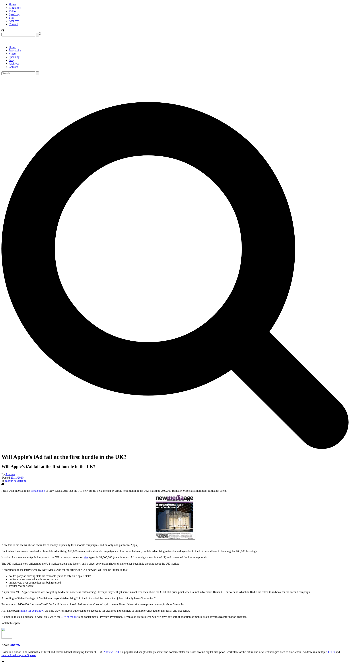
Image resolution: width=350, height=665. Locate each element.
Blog (11, 17)
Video (12, 11)
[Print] (2, 484)
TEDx (331, 652)
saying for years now (31, 610)
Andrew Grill (111, 652)
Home (12, 4)
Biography (15, 7)
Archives (14, 20)
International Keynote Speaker (18, 655)
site (86, 557)
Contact (13, 24)
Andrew (10, 474)
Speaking (14, 14)
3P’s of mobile (69, 616)
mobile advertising (15, 480)
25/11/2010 (17, 477)
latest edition (38, 490)
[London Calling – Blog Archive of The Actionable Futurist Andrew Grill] (1, 40)
